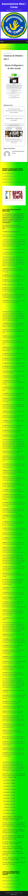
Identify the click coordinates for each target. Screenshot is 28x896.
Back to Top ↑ (14, 894)
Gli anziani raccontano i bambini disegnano (12, 182)
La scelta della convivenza (8, 176)
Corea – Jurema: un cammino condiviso (12, 883)
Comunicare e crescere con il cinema (11, 887)
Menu (2, 41)
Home (2, 46)
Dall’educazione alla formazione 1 (10, 877)
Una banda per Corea (7, 179)
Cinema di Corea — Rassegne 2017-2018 (15, 46)
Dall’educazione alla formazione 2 (10, 880)
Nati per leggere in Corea (8, 173)
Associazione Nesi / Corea (14, 5)
